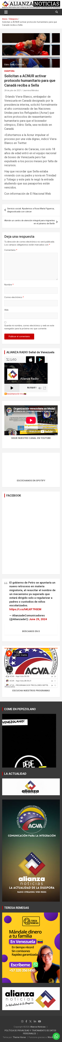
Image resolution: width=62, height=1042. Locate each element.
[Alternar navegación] (6, 12)
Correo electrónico (14, 297)
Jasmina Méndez (31, 90)
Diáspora (9, 71)
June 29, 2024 (38, 619)
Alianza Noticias (38, 1026)
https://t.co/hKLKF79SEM (25, 609)
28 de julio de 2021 (12, 90)
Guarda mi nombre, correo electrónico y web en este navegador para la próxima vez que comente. (29, 327)
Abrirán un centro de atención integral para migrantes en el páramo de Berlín (29, 222)
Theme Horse (19, 1037)
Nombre (9, 284)
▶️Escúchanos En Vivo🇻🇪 (15, 393)
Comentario (10, 250)
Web (6, 310)
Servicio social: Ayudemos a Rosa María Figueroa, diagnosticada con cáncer (30, 210)
